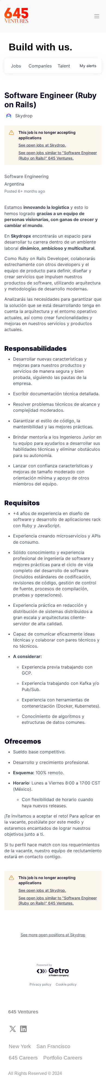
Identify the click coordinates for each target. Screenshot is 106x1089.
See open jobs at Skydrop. (42, 145)
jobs (16, 66)
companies (40, 66)
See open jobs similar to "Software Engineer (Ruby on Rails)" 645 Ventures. (57, 155)
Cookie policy (66, 984)
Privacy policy (40, 984)
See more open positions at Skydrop (53, 934)
